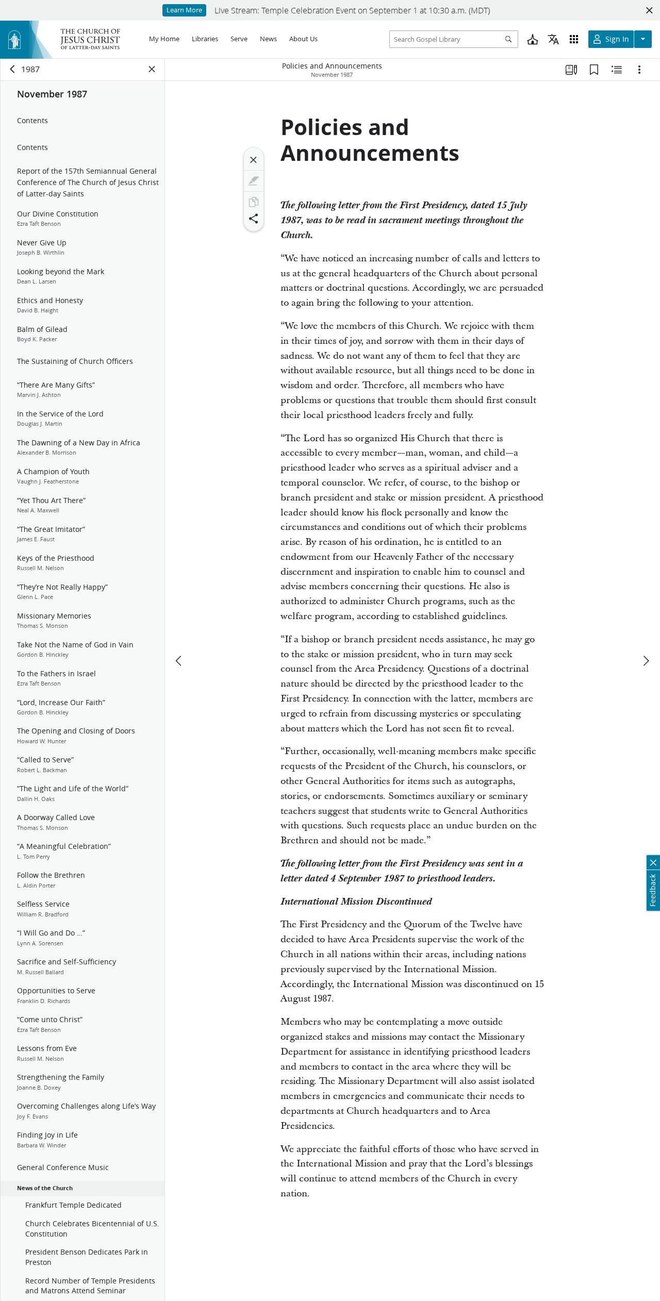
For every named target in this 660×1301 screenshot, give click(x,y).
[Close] (253, 160)
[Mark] (253, 181)
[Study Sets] (571, 69)
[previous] (179, 660)
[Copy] (253, 202)
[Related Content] (616, 69)
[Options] (639, 69)
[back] (13, 69)
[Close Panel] (152, 69)
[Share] (253, 218)
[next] (645, 660)
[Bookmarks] (594, 69)
